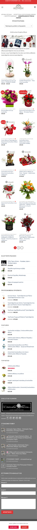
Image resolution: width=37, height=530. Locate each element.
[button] (2, 7)
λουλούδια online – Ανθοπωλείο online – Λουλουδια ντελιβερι (25, 142)
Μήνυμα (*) (4, 497)
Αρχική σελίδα (6, 14)
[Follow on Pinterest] (20, 418)
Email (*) (3, 490)
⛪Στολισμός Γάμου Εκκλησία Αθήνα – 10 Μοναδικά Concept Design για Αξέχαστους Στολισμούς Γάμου (19, 437)
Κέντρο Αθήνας (10, 16)
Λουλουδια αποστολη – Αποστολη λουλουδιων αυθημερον (7, 173)
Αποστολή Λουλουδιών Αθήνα (25, 14)
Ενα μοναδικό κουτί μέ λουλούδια (7, 111)
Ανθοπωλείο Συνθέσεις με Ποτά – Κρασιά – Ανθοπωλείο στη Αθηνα (27, 173)
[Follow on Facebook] (7, 418)
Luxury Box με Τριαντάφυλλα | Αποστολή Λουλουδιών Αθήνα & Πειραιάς (9, 142)
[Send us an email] (16, 418)
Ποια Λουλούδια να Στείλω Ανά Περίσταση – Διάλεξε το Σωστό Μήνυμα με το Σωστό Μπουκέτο (27, 205)
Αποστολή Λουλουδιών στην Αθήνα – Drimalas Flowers (27, 111)
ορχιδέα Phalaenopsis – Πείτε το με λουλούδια (27, 81)
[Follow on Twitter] (13, 418)
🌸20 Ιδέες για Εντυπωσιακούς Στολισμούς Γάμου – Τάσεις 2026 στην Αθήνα (19, 452)
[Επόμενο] (21, 247)
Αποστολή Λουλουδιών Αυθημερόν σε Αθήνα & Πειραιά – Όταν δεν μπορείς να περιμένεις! (9, 238)
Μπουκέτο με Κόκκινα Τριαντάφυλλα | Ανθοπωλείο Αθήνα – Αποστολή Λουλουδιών (26, 238)
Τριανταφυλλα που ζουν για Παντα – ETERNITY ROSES (8, 81)
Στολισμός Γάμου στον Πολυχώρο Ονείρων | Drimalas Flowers (19, 465)
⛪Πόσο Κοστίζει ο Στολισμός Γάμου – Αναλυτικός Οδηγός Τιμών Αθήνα (18, 445)
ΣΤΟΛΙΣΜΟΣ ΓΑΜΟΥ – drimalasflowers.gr (19, 459)
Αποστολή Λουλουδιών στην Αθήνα (9, 203)
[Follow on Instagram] (10, 418)
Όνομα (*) (4, 482)
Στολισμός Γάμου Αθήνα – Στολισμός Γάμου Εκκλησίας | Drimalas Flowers (19, 429)
